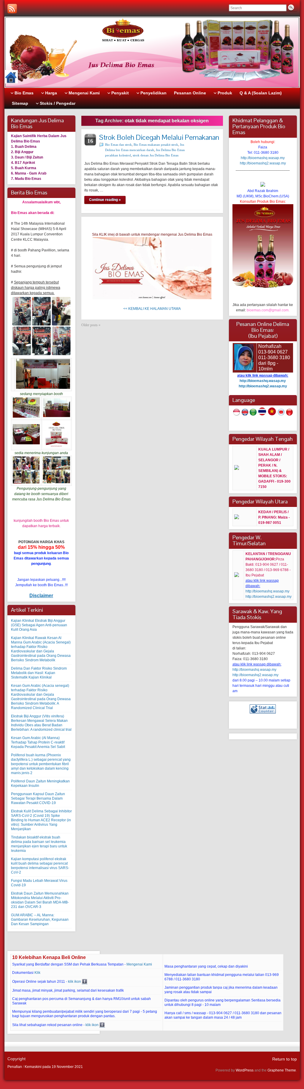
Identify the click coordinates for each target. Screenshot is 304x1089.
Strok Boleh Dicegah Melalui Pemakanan (159, 137)
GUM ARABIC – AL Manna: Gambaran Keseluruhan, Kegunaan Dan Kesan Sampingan (40, 919)
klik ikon (74, 981)
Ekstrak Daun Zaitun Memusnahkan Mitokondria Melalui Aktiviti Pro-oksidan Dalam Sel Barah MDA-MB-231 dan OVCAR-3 (40, 900)
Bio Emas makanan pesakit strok (156, 144)
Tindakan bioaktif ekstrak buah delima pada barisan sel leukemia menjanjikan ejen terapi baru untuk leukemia (39, 844)
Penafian (14, 1067)
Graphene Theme (281, 1070)
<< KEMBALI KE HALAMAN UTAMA (152, 309)
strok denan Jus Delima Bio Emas (155, 155)
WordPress (245, 1070)
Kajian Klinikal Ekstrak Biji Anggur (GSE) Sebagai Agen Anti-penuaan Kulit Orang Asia (39, 625)
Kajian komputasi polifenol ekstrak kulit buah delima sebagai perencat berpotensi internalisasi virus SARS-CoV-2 (40, 865)
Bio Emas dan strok (118, 144)
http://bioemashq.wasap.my (263, 158)
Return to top (284, 1059)
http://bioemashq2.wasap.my (263, 163)
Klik (37, 973)
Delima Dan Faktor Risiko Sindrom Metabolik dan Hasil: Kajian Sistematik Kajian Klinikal (39, 672)
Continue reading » (105, 200)
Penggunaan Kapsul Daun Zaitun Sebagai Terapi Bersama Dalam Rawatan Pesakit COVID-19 (38, 798)
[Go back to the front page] (152, 52)
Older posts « (90, 325)
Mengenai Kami (139, 964)
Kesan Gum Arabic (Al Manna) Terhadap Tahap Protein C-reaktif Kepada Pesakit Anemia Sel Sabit (38, 742)
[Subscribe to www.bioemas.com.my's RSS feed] (12, 8)
